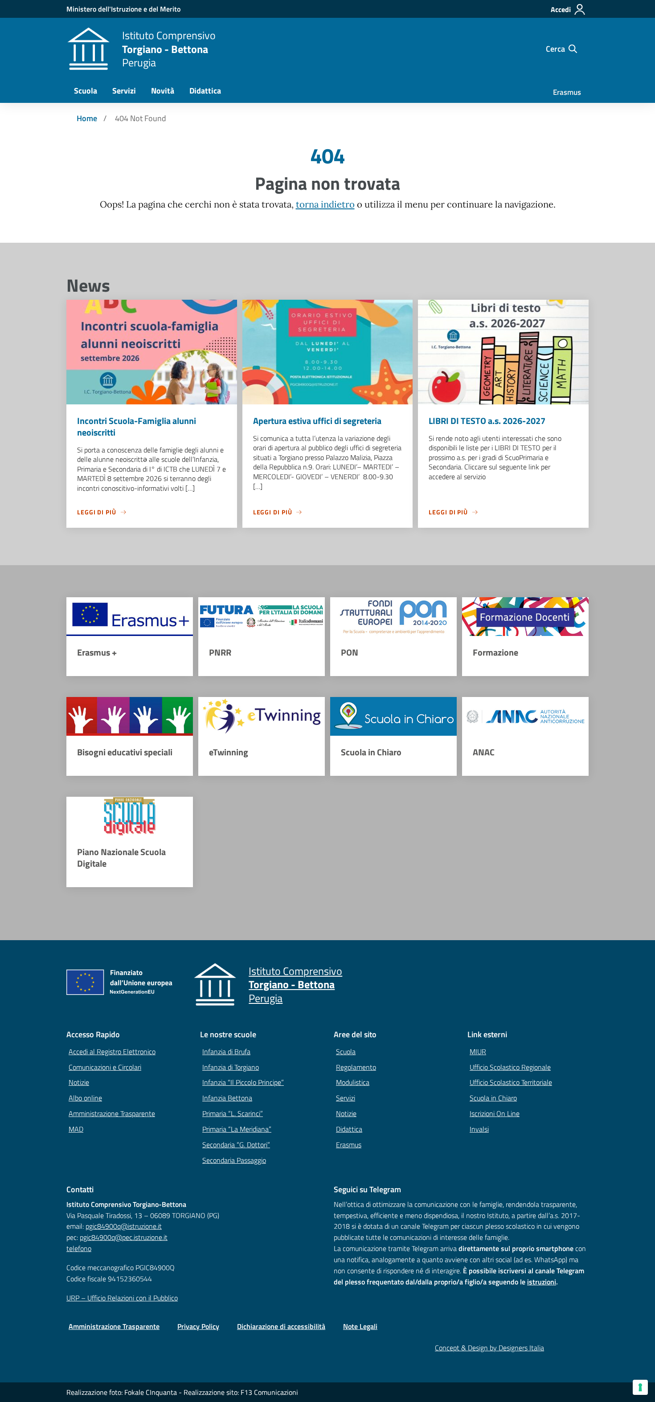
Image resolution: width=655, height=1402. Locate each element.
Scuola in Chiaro (493, 1097)
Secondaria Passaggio (234, 1160)
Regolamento (356, 1067)
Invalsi (479, 1129)
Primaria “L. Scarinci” (232, 1113)
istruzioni (541, 1281)
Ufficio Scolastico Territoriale (511, 1082)
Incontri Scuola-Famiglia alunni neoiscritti (136, 426)
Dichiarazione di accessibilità (281, 1326)
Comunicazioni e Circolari (105, 1067)
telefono (78, 1248)
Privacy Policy (198, 1326)
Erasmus (567, 92)
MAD (76, 1129)
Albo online (85, 1097)
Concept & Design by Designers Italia (489, 1347)
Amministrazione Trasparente (112, 1113)
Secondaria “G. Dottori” (236, 1144)
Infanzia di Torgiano (230, 1067)
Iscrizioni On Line (495, 1113)
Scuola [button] (85, 91)
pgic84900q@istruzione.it (124, 1226)
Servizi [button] (124, 91)
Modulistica (352, 1082)
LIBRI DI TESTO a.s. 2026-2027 (487, 421)
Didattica (349, 1129)
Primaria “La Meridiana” (236, 1129)
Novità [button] (162, 91)
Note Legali (360, 1326)
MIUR (478, 1051)
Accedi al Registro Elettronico (112, 1051)
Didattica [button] (205, 91)
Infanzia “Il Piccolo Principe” (243, 1082)
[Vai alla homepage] (88, 49)
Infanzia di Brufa (226, 1051)
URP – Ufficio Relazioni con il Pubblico (122, 1297)
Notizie (79, 1082)
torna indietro (325, 204)
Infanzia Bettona (227, 1097)
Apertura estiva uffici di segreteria (317, 421)
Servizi (345, 1097)
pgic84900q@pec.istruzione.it (124, 1237)
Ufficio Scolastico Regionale (510, 1067)
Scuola (346, 1051)
